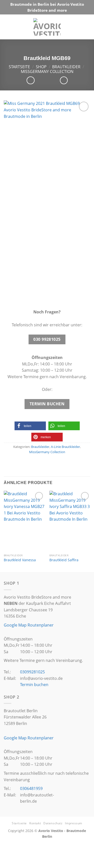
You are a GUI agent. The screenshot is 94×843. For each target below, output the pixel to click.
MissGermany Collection (47, 71)
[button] (30, 426)
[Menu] (85, 27)
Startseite (19, 67)
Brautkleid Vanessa (20, 560)
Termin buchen (34, 684)
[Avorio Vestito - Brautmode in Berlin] (47, 27)
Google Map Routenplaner (29, 625)
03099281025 (32, 672)
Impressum (73, 823)
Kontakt (35, 823)
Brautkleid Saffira (63, 560)
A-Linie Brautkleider (65, 446)
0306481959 (31, 788)
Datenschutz (53, 823)
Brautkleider (66, 67)
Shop (41, 67)
